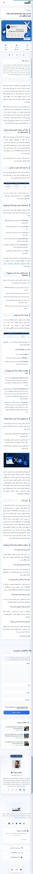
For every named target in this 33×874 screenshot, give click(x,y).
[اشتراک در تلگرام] (20, 869)
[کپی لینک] (12, 55)
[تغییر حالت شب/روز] (9, 55)
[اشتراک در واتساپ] (16, 869)
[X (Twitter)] (12, 823)
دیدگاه (27, 663)
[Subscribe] (7, 839)
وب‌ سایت (27, 699)
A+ (23, 55)
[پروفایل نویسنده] (24, 789)
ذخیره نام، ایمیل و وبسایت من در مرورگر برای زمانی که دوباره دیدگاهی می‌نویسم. (16, 708)
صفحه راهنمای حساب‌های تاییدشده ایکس (16, 264)
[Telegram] (16, 823)
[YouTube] (20, 823)
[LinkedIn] (9, 823)
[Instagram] (23, 823)
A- (17, 55)
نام (28, 685)
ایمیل (27, 692)
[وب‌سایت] (20, 789)
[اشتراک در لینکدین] (12, 869)
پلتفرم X (10, 120)
